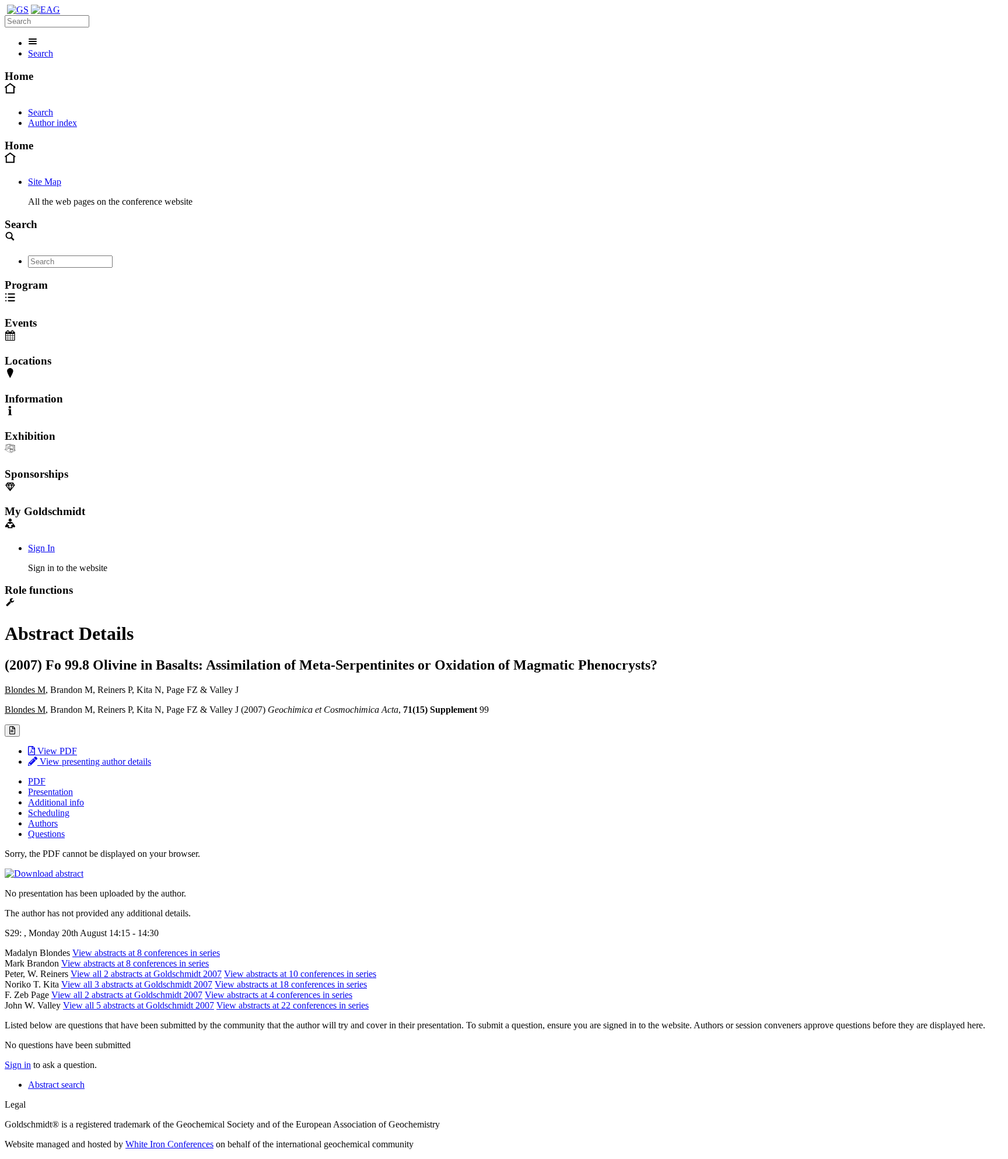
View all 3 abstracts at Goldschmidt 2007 (136, 984)
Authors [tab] (43, 823)
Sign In (41, 548)
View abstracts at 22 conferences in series (292, 1005)
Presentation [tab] (50, 792)
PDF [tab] (37, 781)
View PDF (56, 751)
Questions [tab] (46, 834)
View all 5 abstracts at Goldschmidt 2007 (138, 1005)
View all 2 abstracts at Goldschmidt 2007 (146, 974)
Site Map (44, 182)
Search (40, 53)
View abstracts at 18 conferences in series (291, 984)
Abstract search (56, 1085)
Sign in (18, 1065)
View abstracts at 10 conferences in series (300, 974)
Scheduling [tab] (48, 813)
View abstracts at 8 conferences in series (146, 953)
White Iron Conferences (169, 1144)
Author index (52, 123)
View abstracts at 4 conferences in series (278, 995)
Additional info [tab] (56, 802)
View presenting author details (94, 761)
